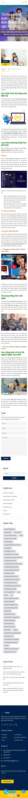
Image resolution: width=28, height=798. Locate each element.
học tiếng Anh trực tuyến (10, 589)
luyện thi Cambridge (9, 601)
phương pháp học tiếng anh (10, 642)
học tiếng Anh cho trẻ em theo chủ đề (13, 563)
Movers (15, 629)
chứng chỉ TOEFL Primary (10, 535)
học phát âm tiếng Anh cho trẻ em (12, 545)
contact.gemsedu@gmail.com (11, 761)
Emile (5, 69)
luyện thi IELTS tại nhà (9, 626)
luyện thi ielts (7, 611)
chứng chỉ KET (7, 532)
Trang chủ (4, 734)
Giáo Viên (4, 737)
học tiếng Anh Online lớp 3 (10, 582)
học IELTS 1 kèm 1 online (10, 538)
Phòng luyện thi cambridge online (13, 133)
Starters (6, 645)
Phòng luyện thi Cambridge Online (12, 633)
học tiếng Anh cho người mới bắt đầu (13, 557)
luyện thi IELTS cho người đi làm (11, 617)
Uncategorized (6, 514)
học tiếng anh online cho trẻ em (11, 579)
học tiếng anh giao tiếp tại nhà (11, 570)
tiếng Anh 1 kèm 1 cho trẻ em (11, 648)
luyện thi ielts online (9, 623)
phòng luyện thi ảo (8, 636)
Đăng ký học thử (19, 740)
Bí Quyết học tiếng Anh (20, 737)
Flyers (21, 535)
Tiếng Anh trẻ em (7, 507)
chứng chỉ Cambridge (9, 529)
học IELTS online (8, 541)
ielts (19, 592)
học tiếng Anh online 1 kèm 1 (11, 576)
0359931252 (6, 755)
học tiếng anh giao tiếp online (11, 567)
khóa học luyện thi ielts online (11, 598)
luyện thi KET (7, 629)
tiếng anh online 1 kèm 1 (10, 652)
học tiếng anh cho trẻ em (10, 560)
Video (3, 740)
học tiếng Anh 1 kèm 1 (9, 551)
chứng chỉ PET (17, 532)
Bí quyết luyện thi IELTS (8, 500)
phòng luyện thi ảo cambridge (11, 639)
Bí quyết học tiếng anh (16, 69)
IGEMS (6, 595)
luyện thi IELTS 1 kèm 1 (9, 614)
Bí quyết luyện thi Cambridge (10, 496)
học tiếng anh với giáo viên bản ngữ (13, 244)
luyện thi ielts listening (9, 620)
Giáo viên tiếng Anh (7, 503)
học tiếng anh (7, 548)
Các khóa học (18, 734)
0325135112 (6, 758)
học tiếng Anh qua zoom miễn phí (12, 585)
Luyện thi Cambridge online (10, 607)
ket (11, 595)
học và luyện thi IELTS (9, 592)
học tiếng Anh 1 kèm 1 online (11, 554)
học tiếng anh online (9, 573)
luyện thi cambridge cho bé (10, 604)
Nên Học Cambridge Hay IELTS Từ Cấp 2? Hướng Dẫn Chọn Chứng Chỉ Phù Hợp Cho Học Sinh (13, 690)
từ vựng (5, 510)
